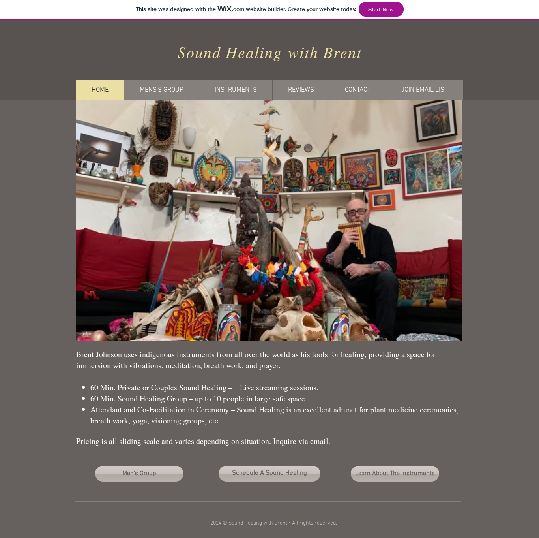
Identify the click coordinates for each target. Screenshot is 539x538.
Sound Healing (230, 51)
